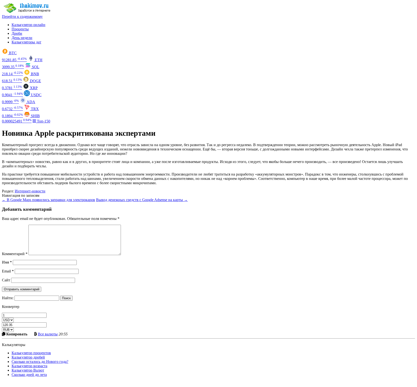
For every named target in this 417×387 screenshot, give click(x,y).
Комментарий (15, 254)
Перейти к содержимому (22, 16)
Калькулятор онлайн (28, 25)
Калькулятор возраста (29, 366)
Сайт (6, 280)
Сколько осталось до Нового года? (40, 362)
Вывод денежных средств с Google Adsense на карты (142, 200)
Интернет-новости (30, 191)
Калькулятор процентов (31, 353)
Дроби (17, 33)
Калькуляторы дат (26, 42)
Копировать (16, 334)
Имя (7, 262)
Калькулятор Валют (28, 370)
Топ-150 (43, 121)
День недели (22, 38)
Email (8, 271)
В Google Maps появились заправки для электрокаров (48, 200)
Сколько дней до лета (29, 375)
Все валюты (48, 334)
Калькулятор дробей (28, 357)
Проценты (20, 29)
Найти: (8, 298)
